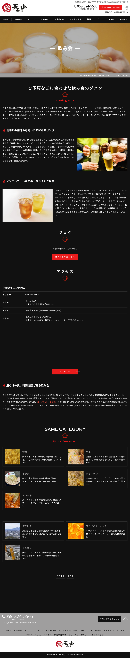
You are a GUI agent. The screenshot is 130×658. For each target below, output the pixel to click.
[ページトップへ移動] (125, 618)
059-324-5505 (32, 294)
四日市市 (60, 576)
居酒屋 (70, 576)
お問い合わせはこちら (111, 7)
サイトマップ (98, 634)
